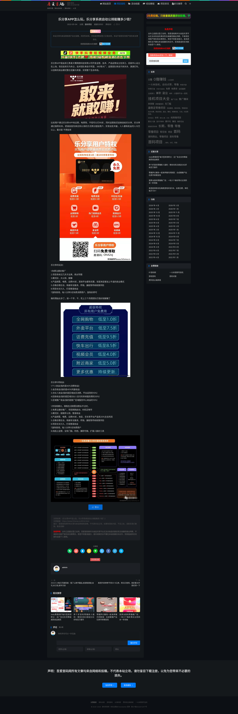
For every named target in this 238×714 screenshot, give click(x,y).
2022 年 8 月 (154, 250)
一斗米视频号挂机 (176, 272)
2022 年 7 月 (174, 250)
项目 (170, 132)
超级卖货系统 (152, 126)
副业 (165, 93)
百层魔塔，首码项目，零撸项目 (177, 108)
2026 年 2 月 (154, 209)
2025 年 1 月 (174, 230)
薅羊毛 (168, 121)
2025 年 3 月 (174, 226)
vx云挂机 (171, 80)
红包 (168, 118)
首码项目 (68, 8)
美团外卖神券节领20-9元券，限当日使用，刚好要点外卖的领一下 (119, 584)
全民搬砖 (182, 89)
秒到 (156, 118)
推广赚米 (183, 99)
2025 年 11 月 (174, 212)
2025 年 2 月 (154, 230)
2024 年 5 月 (174, 243)
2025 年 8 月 (154, 219)
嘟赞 (170, 93)
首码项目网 (55, 4)
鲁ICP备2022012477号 (139, 707)
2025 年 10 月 (154, 216)
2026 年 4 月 (154, 205)
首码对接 (172, 276)
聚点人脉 (151, 121)
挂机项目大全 (159, 98)
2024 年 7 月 (174, 240)
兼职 (158, 93)
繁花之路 (162, 118)
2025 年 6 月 (154, 223)
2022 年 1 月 (173, 257)
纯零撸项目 (176, 117)
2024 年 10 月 (154, 237)
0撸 (150, 79)
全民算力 (151, 93)
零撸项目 (153, 131)
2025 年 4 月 (154, 226)
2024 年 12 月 (154, 233)
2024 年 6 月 (154, 243)
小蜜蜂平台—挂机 (181, 93)
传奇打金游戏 (160, 89)
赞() (117, 24)
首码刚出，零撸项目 (158, 136)
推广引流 (174, 99)
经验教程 (149, 3)
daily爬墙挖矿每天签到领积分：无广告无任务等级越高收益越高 (61, 617)
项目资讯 (164, 3)
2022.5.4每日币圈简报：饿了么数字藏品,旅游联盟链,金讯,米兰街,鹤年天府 (72, 584)
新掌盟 (151, 104)
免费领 (174, 88)
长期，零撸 (165, 126)
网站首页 (106, 3)
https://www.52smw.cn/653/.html (75, 521)
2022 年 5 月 (174, 254)
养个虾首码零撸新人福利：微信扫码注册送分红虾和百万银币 (84, 617)
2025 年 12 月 (154, 212)
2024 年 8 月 (154, 240)
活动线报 (135, 3)
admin (64, 567)
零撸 (177, 126)
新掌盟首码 (159, 104)
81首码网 (152, 272)
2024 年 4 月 (154, 247)
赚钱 (174, 121)
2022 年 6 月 (154, 254)
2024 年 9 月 (174, 237)
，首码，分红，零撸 (170, 143)
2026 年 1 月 (174, 209)
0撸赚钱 (160, 79)
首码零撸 (174, 136)
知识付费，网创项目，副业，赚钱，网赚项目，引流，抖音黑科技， (168, 113)
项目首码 (120, 3)
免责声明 (109, 685)
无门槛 (168, 103)
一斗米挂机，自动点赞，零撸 (163, 84)
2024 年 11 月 (174, 233)
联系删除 (128, 685)
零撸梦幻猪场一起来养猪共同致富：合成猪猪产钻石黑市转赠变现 (107, 617)
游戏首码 (152, 276)
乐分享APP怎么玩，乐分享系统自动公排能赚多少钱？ (95, 19)
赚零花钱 (180, 121)
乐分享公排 (95, 559)
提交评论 (133, 643)
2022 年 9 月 (174, 247)
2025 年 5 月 (174, 223)
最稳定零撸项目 (156, 107)
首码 (177, 131)
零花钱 (163, 132)
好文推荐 (178, 3)
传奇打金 (151, 89)
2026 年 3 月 (174, 205)
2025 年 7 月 (174, 219)
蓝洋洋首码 (160, 121)
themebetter (122, 707)
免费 (168, 88)
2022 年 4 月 (154, 257)
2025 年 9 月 (174, 216)
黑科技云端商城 (155, 280)
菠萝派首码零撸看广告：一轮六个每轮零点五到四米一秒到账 (129, 617)
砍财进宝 (151, 118)
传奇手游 (183, 85)
